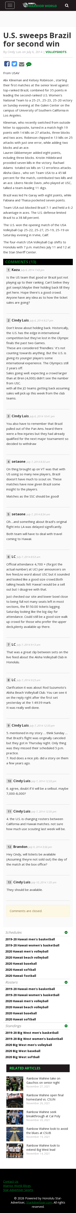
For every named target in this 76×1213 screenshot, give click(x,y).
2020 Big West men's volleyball (28, 1045)
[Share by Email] (22, 65)
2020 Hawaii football (20, 976)
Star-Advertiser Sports (18, 1190)
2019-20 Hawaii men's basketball (30, 939)
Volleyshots (56, 52)
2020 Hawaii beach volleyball (26, 957)
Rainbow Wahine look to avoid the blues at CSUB (47, 1131)
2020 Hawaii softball (20, 970)
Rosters (11, 982)
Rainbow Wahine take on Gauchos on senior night (43, 1080)
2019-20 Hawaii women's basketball (32, 945)
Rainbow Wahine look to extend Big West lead (43, 1147)
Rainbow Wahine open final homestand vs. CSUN (45, 1097)
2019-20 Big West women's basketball (34, 1039)
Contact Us (10, 1181)
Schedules (13, 932)
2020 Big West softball (22, 1057)
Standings (13, 1026)
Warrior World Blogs (17, 1186)
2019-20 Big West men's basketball (31, 1033)
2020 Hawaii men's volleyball (26, 951)
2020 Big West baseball (22, 1051)
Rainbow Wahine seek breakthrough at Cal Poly (43, 1114)
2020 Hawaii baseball (21, 963)
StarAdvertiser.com (39, 1202)
